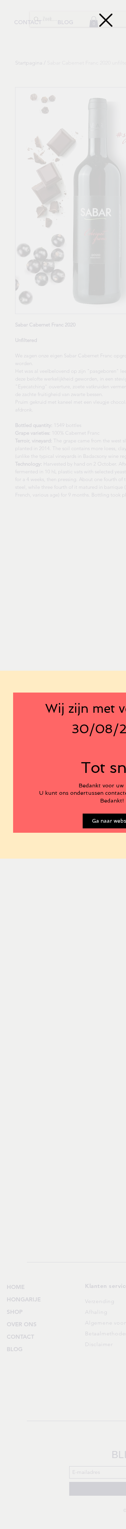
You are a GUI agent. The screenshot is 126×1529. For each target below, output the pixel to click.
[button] (106, 20)
